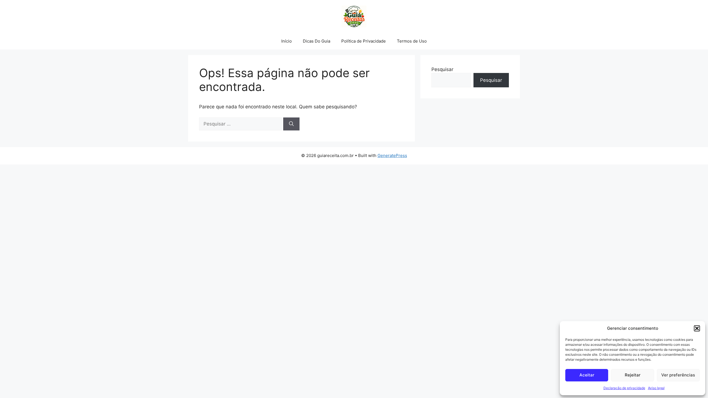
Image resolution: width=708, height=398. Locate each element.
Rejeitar (633, 375)
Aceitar (586, 375)
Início (286, 41)
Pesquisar (442, 69)
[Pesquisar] (291, 124)
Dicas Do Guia (316, 41)
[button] (697, 328)
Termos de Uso (412, 41)
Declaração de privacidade (624, 388)
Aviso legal (656, 388)
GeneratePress (392, 155)
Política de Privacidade (363, 41)
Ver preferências (678, 375)
